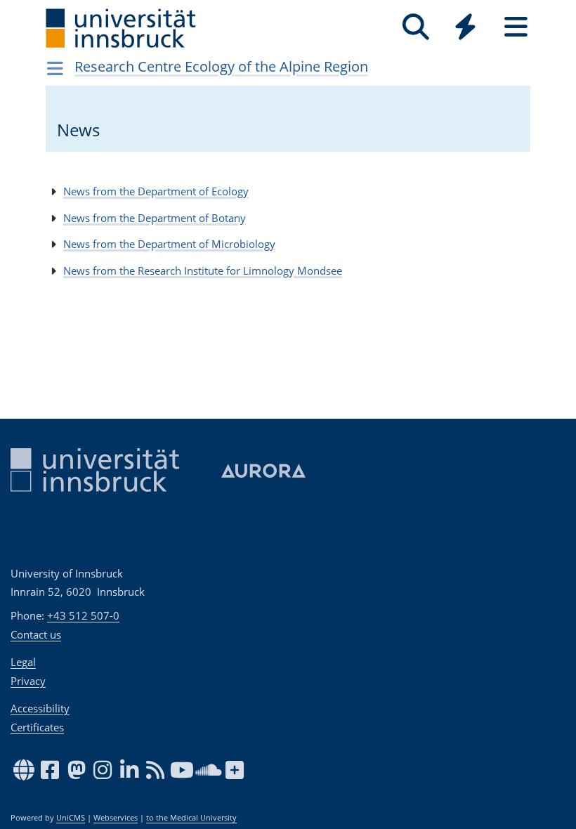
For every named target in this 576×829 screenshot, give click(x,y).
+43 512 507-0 (83, 615)
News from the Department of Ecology (156, 191)
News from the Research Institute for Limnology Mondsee (202, 270)
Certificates (37, 727)
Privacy (28, 681)
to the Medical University (191, 818)
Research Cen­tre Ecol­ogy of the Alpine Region (221, 66)
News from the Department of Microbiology (169, 244)
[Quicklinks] (465, 27)
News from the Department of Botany (154, 218)
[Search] (415, 27)
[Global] (466, 28)
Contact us (36, 634)
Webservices (115, 818)
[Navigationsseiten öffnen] (55, 68)
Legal (23, 662)
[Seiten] (516, 27)
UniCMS (70, 818)
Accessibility (40, 708)
